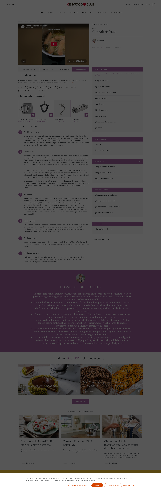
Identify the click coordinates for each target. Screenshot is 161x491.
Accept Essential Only (79, 485)
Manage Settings (113, 485)
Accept (97, 485)
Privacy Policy (128, 485)
